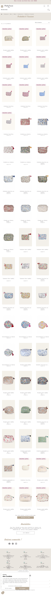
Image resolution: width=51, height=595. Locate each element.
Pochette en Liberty (25, 134)
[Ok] (48, 9)
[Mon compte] (44, 6)
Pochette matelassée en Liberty (42, 452)
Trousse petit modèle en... (42, 393)
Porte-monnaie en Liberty (8, 336)
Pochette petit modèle (42, 50)
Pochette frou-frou (25, 480)
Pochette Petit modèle (25, 249)
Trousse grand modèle (8, 50)
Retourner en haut (25, 517)
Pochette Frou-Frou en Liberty (42, 279)
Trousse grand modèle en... (8, 393)
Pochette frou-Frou (8, 106)
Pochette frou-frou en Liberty (42, 163)
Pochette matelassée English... (25, 452)
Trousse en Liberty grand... (8, 221)
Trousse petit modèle (25, 50)
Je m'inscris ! (26, 532)
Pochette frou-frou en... (42, 364)
